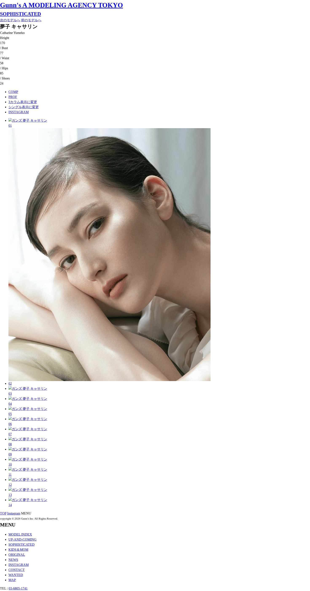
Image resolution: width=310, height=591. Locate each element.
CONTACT (16, 570)
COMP (13, 92)
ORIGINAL (16, 554)
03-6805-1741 (18, 588)
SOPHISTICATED (20, 14)
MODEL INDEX (20, 534)
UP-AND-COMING (22, 539)
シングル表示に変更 (23, 107)
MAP (12, 580)
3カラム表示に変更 (22, 102)
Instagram (13, 513)
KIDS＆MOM (18, 549)
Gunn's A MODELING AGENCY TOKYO (61, 5)
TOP (3, 513)
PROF (12, 97)
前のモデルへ (31, 20)
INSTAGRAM (18, 112)
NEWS (13, 559)
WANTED (15, 575)
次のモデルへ (10, 20)
